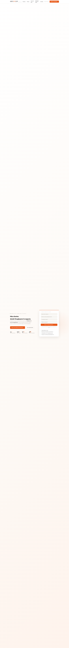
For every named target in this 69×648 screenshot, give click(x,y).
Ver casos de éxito (30, 327)
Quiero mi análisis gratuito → (49, 324)
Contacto (41, 1)
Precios (28, 1)
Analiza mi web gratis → (54, 1)
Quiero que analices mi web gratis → (17, 327)
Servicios (24, 1)
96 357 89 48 (46, 1)
